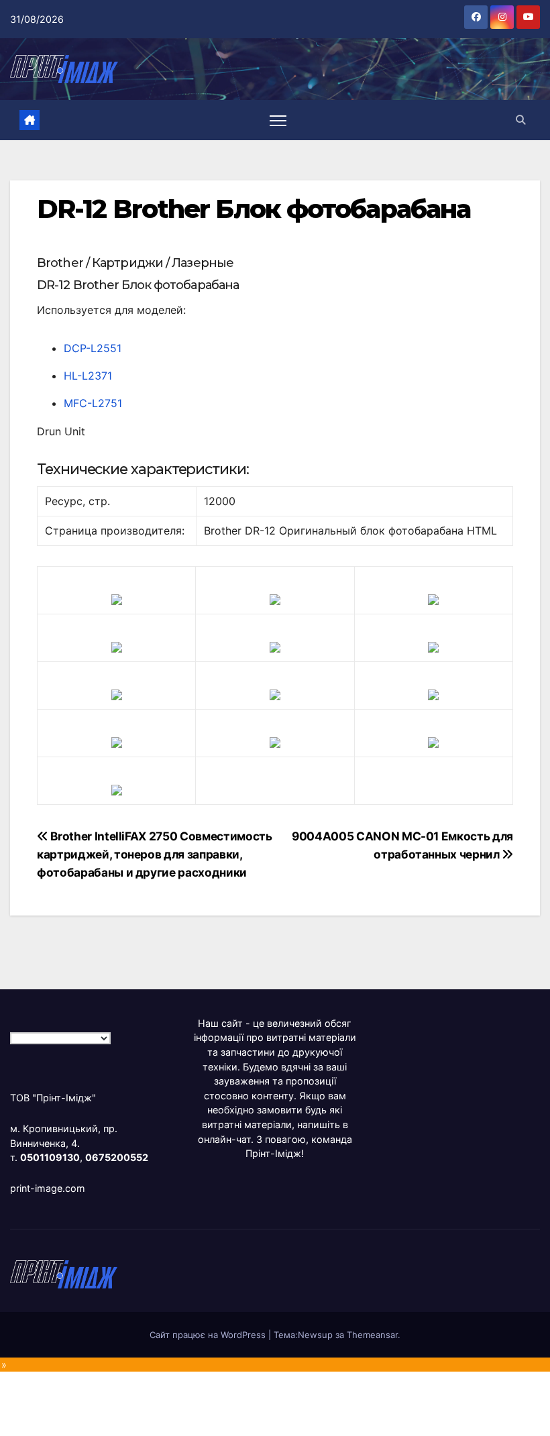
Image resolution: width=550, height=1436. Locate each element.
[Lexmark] (275, 646)
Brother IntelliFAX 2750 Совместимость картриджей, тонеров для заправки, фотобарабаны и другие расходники (154, 854)
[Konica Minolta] (116, 789)
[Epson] (433, 599)
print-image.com (47, 1188)
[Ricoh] (433, 742)
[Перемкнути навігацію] (278, 120)
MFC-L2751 (93, 403)
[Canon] (275, 599)
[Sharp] (275, 742)
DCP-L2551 (92, 348)
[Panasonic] (116, 694)
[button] (520, 119)
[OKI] (433, 646)
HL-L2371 (88, 375)
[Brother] (116, 599)
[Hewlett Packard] (116, 646)
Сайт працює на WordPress (209, 1334)
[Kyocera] (116, 742)
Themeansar (372, 1334)
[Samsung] (275, 694)
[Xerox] (433, 694)
